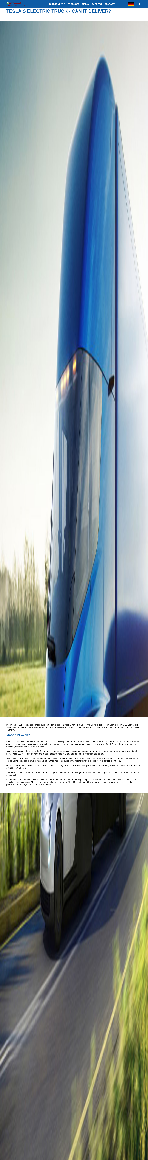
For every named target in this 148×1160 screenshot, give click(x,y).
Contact (110, 4)
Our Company (57, 4)
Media (85, 4)
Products (73, 4)
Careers (97, 4)
